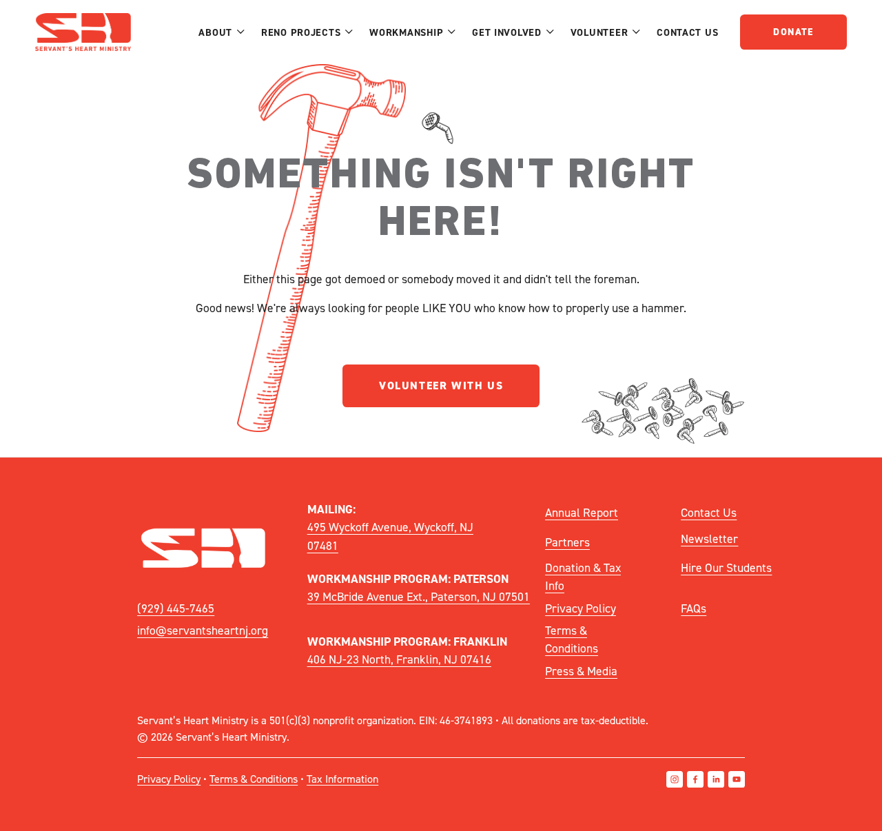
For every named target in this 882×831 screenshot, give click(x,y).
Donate (793, 32)
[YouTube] (736, 779)
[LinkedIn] (716, 779)
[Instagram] (674, 779)
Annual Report (581, 512)
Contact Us (687, 32)
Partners (567, 542)
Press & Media (581, 671)
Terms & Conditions (571, 639)
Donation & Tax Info (583, 576)
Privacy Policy (580, 608)
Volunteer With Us (441, 385)
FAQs (693, 608)
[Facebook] (695, 779)
